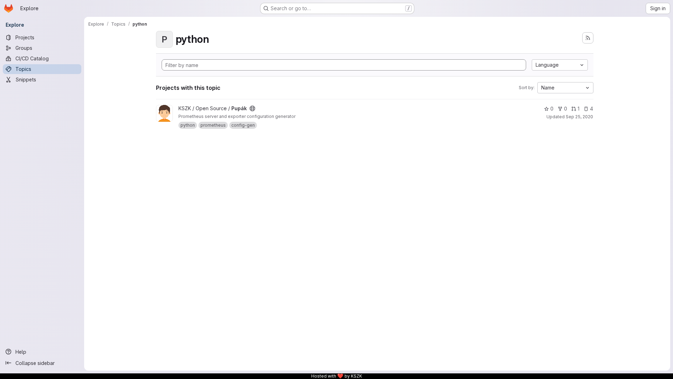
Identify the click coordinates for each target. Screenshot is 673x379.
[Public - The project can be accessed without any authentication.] (252, 108)
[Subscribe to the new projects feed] (587, 38)
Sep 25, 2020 (579, 116)
